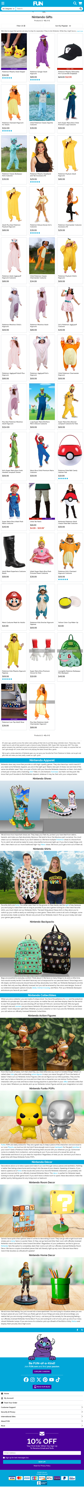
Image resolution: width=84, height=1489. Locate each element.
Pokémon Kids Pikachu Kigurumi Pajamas (14, 672)
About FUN (5, 1421)
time (19, 1171)
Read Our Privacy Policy (42, 1466)
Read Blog (43, 1387)
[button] (80, 3)
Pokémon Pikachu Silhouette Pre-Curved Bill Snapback (68, 73)
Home (6, 1394)
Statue (74, 1321)
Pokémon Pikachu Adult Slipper (13, 72)
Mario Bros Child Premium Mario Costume (42, 471)
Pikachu (11, 1147)
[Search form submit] (80, 9)
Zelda (34, 988)
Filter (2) (20, 26)
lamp (13, 1241)
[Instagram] (32, 1379)
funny (17, 905)
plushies (76, 1147)
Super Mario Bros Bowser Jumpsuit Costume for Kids (68, 423)
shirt (31, 772)
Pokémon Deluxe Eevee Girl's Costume (41, 226)
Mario (43, 845)
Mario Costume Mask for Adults (13, 622)
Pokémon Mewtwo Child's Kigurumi (11, 325)
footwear (54, 772)
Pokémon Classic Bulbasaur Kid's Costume (12, 175)
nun (67, 999)
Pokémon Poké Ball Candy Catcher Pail (67, 471)
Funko (3, 1145)
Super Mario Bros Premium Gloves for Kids (40, 672)
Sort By (61, 26)
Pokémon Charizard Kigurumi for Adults (12, 124)
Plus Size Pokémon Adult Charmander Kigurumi (39, 723)
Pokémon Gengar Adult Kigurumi (38, 73)
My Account (9, 1398)
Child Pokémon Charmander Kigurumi (68, 374)
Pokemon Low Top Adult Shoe (13, 722)
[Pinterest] (45, 1379)
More (3, 1426)
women (18, 1006)
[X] (38, 1379)
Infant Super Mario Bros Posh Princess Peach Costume (40, 572)
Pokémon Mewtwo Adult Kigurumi (39, 325)
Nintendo (4, 1246)
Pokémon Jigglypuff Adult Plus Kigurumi (13, 374)
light (67, 905)
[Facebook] (26, 1379)
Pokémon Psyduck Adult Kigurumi (67, 175)
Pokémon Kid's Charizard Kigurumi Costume (67, 572)
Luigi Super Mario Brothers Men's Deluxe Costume (40, 423)
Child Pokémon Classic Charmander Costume (38, 277)
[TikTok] (57, 1379)
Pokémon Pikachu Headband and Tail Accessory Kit (40, 175)
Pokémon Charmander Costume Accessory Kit (70, 226)
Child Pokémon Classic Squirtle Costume (41, 124)
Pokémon (60, 840)
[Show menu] (3, 3)
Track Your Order (10, 1403)
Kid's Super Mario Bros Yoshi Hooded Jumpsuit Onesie (12, 471)
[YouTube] (51, 1379)
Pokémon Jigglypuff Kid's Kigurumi (39, 374)
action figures (37, 1074)
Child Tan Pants (35, 522)
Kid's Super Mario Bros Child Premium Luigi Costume (68, 124)
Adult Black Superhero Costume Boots (14, 572)
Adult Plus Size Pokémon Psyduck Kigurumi (11, 226)
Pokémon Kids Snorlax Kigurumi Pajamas (42, 623)
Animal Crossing (43, 988)
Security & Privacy (8, 1412)
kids (12, 1074)
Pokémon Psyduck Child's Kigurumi (67, 277)
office (66, 1082)
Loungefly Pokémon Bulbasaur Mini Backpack (69, 672)
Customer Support (8, 1407)
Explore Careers (42, 1372)
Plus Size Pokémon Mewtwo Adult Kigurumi (12, 423)
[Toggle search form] (75, 3)
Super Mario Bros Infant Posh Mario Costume (12, 522)
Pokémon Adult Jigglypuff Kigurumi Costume (11, 277)
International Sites (8, 1417)
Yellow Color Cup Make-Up (68, 622)
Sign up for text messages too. (17, 1458)
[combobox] (47, 9)
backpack (59, 1147)
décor (55, 1173)
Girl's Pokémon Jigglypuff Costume (67, 325)
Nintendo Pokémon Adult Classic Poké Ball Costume (67, 522)
